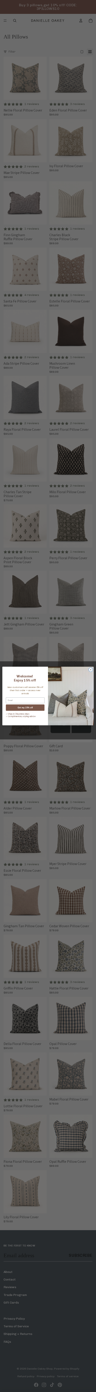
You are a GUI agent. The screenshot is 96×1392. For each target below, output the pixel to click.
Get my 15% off (25, 708)
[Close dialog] (91, 670)
